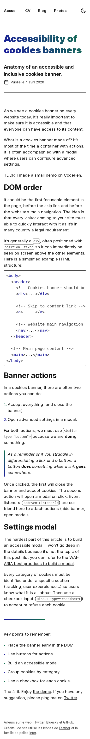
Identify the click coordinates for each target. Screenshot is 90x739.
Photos (60, 10)
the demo (42, 691)
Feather (64, 728)
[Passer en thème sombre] (83, 11)
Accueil (11, 10)
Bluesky (52, 722)
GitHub (68, 722)
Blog (42, 10)
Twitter (70, 697)
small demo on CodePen (58, 175)
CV (27, 10)
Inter (33, 733)
